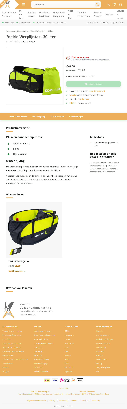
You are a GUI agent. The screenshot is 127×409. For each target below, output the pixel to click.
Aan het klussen (31, 14)
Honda (67, 339)
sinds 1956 (84, 99)
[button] (12, 41)
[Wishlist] (114, 4)
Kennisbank (101, 347)
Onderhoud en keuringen (44, 335)
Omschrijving (38, 116)
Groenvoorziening (41, 359)
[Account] (108, 4)
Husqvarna (69, 335)
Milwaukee (69, 343)
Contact (74, 401)
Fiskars (68, 355)
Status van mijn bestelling (13, 351)
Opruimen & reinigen (44, 14)
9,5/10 (72, 103)
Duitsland (100, 351)
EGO (67, 347)
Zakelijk (104, 22)
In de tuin (21, 14)
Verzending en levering (12, 331)
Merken (109, 14)
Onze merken (71, 326)
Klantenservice (9, 326)
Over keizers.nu (104, 326)
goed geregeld (97, 91)
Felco (67, 351)
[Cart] (120, 4)
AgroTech (69, 372)
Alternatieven (57, 116)
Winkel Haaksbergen (104, 339)
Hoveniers (38, 347)
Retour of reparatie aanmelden (15, 359)
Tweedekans (7, 363)
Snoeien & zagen (98, 14)
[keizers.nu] (7, 4)
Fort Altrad (69, 367)
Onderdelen (92, 22)
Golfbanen (38, 367)
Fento (67, 359)
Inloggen (6, 372)
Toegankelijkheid (103, 367)
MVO (98, 372)
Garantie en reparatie (11, 347)
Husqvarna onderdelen (43, 343)
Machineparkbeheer (42, 331)
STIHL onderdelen (41, 339)
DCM (67, 363)
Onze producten (103, 335)
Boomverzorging (40, 363)
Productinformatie (18, 116)
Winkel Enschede (103, 343)
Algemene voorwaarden (36, 401)
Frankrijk (99, 355)
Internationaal (102, 359)
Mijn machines (118, 22)
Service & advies (120, 14)
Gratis (72, 95)
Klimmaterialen (23, 31)
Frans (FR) (96, 401)
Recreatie (38, 355)
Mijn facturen (7, 355)
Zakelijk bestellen (41, 372)
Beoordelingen (76, 116)
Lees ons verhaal (27, 314)
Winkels (5, 367)
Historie (99, 331)
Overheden (38, 351)
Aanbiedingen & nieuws (9, 14)
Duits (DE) (85, 401)
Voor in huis (70, 14)
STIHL (67, 331)
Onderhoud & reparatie (59, 14)
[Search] (97, 4)
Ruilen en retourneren (11, 343)
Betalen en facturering (11, 335)
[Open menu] (23, 4)
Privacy (99, 363)
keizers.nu (10, 31)
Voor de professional (84, 14)
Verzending (63, 401)
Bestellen (6, 339)
